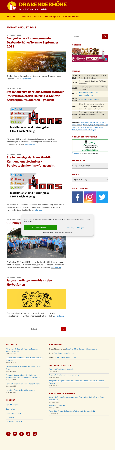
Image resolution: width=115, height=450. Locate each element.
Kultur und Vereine (71, 16)
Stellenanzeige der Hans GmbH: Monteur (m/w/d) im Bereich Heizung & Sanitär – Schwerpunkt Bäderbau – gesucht (35, 96)
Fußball (83, 127)
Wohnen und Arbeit (30, 16)
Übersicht (75, 153)
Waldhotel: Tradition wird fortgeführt (62, 369)
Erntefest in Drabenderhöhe (89, 99)
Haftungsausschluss (13, 413)
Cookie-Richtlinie (48, 232)
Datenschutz (59, 232)
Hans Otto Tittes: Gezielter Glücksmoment (21, 390)
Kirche (74, 125)
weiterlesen (26, 79)
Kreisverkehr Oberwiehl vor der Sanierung (64, 375)
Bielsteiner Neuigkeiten (62, 393)
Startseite (11, 16)
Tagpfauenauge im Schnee (64, 353)
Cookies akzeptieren (40, 228)
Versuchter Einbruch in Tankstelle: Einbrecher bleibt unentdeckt (72, 411)
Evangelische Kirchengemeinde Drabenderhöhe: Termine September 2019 (32, 42)
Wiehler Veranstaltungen (87, 130)
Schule (79, 125)
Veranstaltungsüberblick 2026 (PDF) (94, 122)
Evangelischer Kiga (101, 125)
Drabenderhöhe (43, 4)
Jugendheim (76, 127)
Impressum (68, 232)
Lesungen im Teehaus (57, 405)
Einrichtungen (51, 16)
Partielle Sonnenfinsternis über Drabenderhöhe (23, 384)
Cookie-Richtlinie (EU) (14, 421)
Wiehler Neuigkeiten (60, 365)
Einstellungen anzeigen (74, 228)
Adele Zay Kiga (88, 125)
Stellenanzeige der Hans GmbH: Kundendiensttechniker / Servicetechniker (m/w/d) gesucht (31, 161)
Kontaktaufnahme (12, 405)
